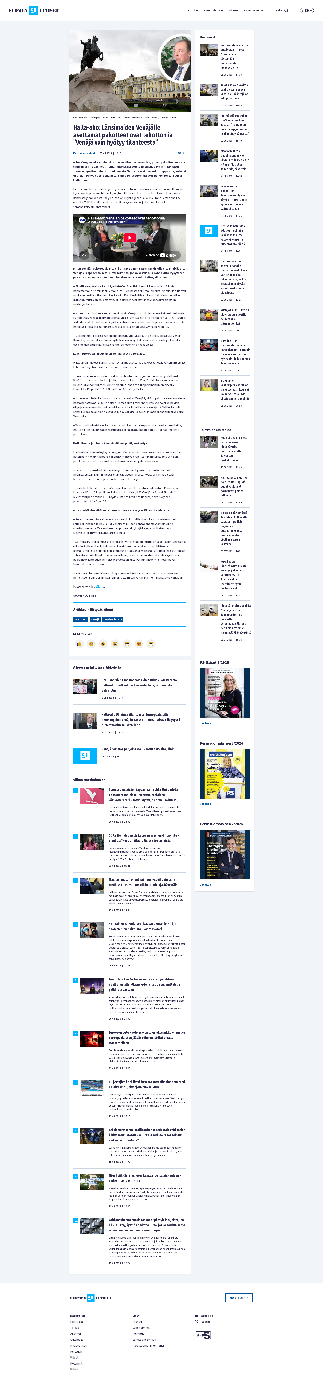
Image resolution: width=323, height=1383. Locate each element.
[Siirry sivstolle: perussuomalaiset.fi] (224, 1335)
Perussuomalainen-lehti (148, 1346)
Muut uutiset (78, 1346)
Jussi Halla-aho (113, 619)
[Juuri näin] (79, 643)
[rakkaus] (139, 643)
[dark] (303, 10)
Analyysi (75, 1334)
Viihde (74, 1370)
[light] (311, 10)
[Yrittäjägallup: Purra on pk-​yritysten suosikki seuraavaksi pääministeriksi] (209, 320)
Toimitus (138, 1334)
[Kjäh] (151, 643)
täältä (100, 587)
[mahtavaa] (127, 643)
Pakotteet (81, 619)
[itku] (103, 643)
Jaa (179, 153)
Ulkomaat (76, 1340)
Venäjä (95, 619)
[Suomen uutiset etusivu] (34, 10)
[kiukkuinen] (115, 643)
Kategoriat (251, 10)
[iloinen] (91, 643)
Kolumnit (76, 1364)
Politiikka (79, 153)
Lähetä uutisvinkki (144, 1340)
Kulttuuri (76, 1352)
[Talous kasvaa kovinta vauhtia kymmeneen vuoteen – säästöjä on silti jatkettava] (209, 95)
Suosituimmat (213, 10)
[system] (307, 10)
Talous (74, 1328)
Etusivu (193, 10)
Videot (233, 10)
